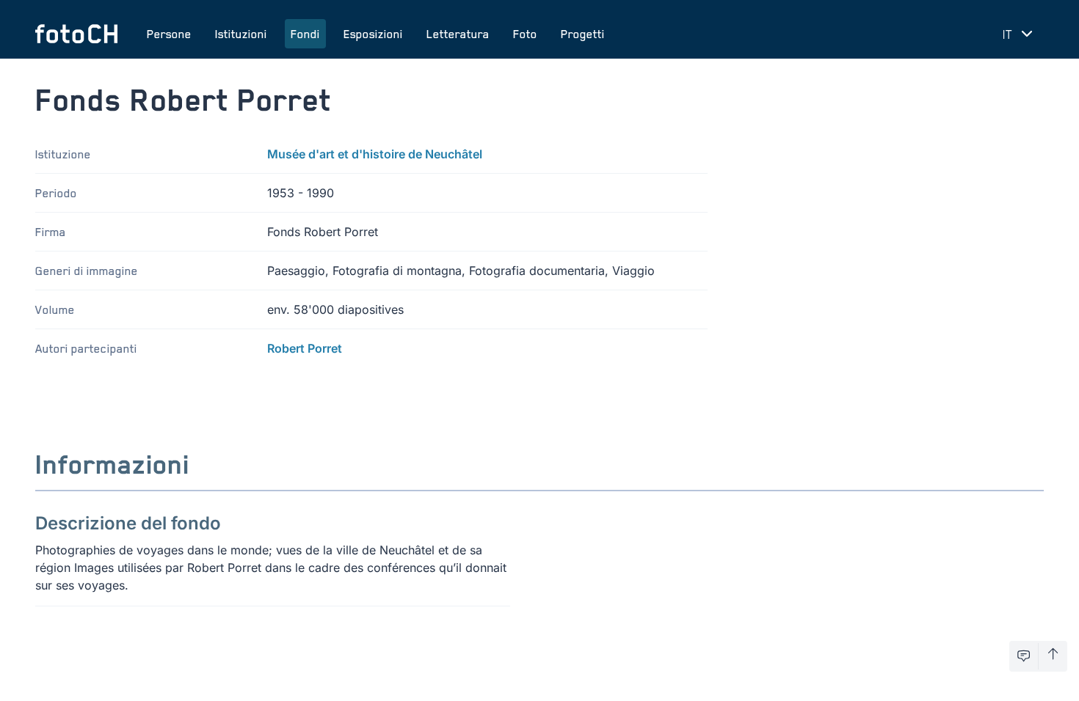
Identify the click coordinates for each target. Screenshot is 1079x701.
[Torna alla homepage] (76, 34)
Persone (169, 33)
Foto (525, 33)
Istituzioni (241, 33)
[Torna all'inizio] (1053, 656)
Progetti (583, 33)
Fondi (305, 33)
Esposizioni (373, 33)
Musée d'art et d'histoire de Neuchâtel (374, 154)
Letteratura (458, 33)
